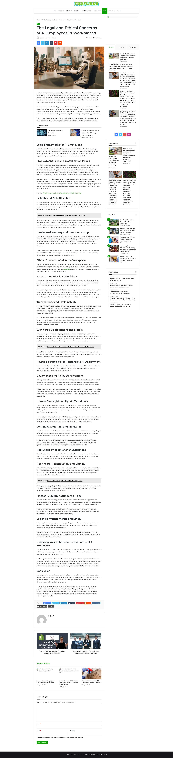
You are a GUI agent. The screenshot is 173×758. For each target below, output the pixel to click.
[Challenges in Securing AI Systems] (42, 132)
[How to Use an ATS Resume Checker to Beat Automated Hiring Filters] (69, 673)
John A (41, 38)
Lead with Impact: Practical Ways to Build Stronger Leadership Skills (91, 133)
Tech (104, 10)
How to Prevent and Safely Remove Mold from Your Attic (91, 681)
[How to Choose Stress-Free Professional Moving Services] (114, 239)
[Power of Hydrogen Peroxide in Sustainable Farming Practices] (114, 259)
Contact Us (112, 10)
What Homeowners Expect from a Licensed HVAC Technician (62, 193)
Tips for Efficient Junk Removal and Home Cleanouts (127, 222)
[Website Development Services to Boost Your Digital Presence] (114, 231)
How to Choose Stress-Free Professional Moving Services (127, 239)
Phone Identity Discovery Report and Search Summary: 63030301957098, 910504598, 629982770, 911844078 (121, 66)
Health (76, 10)
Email (39, 730)
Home (54, 10)
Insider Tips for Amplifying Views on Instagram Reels (45, 681)
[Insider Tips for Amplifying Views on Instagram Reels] (46, 673)
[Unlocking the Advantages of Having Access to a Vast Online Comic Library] (114, 248)
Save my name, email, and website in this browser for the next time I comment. (60, 737)
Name (39, 724)
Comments (132, 47)
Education (69, 10)
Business (61, 10)
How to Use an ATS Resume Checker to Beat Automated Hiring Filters (68, 682)
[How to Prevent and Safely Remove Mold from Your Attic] (91, 673)
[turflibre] (86, 4)
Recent (111, 47)
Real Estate (98, 10)
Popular (121, 47)
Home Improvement (86, 10)
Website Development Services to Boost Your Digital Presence (127, 230)
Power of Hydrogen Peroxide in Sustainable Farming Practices (128, 258)
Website (72, 730)
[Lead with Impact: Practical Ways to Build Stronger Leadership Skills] (75, 132)
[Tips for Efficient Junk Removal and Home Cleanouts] (114, 222)
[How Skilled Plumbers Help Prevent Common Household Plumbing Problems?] (114, 56)
